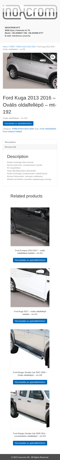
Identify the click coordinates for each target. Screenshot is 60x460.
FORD (11, 47)
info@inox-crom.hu (21, 36)
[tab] (30, 142)
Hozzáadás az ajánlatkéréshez (18, 123)
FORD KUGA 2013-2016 (25, 47)
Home (5, 47)
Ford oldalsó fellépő (12, 131)
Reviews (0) (10, 147)
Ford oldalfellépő (48, 129)
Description (10, 142)
